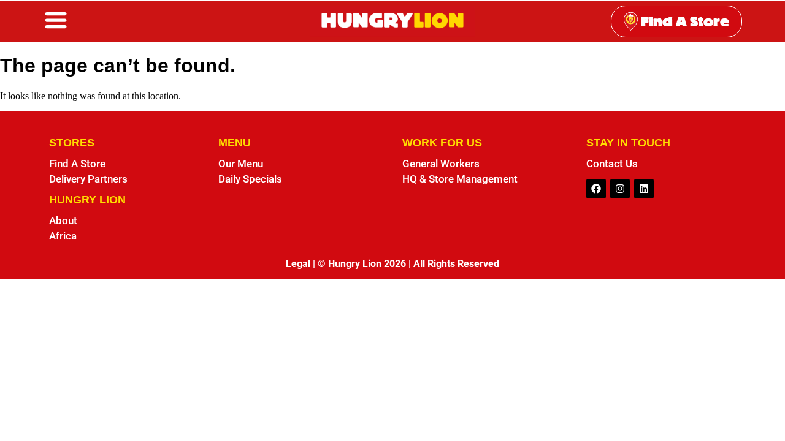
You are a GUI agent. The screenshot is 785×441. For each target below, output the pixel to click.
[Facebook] (596, 188)
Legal (298, 264)
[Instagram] (620, 188)
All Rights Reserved (456, 264)
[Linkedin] (644, 188)
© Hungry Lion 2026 (362, 264)
